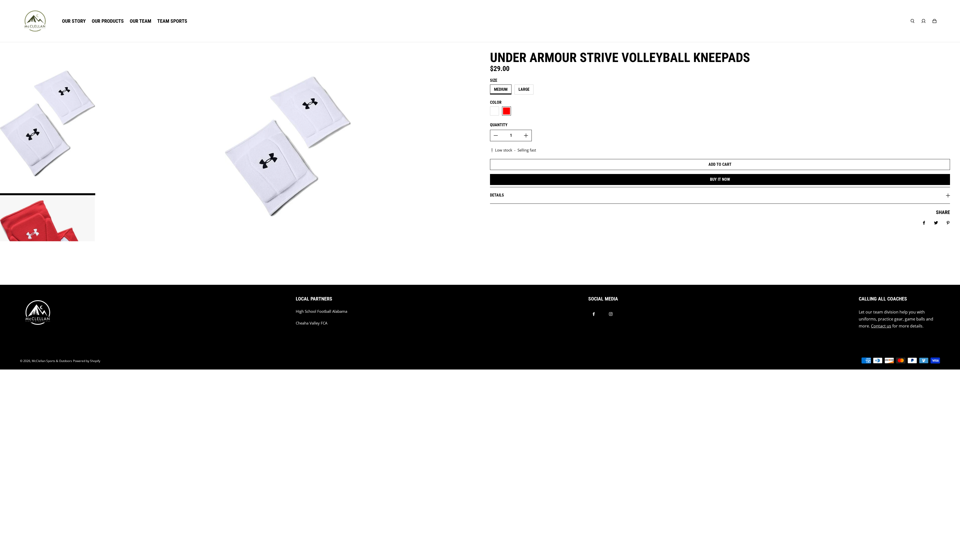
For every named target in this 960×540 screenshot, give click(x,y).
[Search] (912, 21)
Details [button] (497, 195)
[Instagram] (610, 314)
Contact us (881, 326)
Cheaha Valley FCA (311, 323)
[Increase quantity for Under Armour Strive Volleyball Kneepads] (526, 135)
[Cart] (934, 21)
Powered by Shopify (86, 361)
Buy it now (720, 179)
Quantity (499, 124)
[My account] (923, 21)
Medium (501, 89)
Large (524, 89)
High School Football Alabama (321, 311)
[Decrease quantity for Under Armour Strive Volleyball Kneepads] (495, 135)
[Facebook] (593, 314)
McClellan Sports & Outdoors (52, 361)
